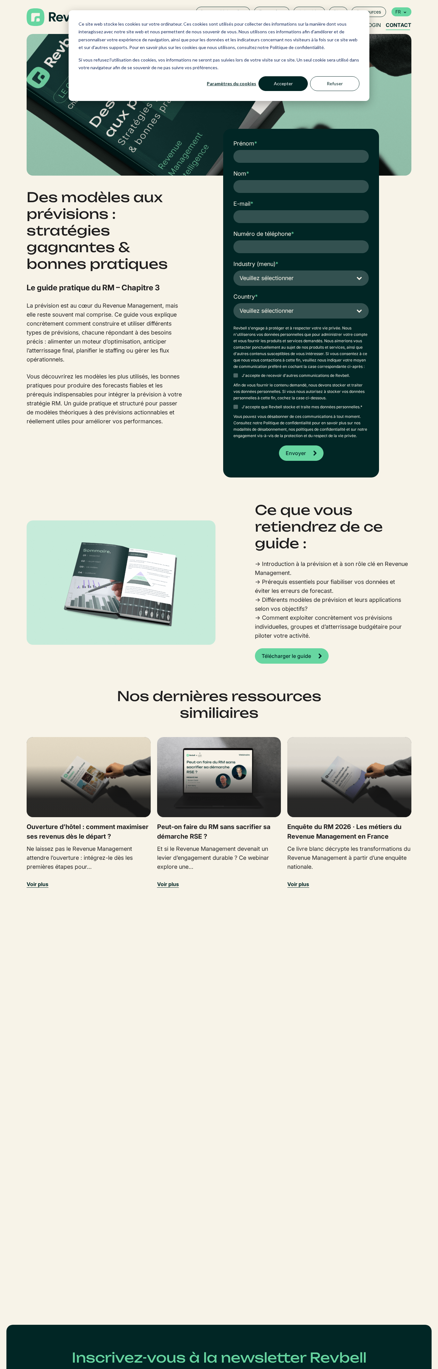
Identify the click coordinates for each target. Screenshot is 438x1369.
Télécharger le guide (286, 656)
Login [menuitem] (373, 25)
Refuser (335, 83)
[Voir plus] (89, 777)
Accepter (283, 83)
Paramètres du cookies (231, 83)
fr (398, 11)
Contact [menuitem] (398, 25)
